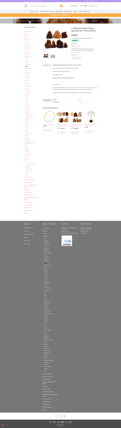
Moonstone (27, 123)
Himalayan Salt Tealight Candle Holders (31, 198)
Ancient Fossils (27, 31)
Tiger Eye (27, 159)
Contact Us (26, 231)
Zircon (26, 173)
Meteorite (27, 113)
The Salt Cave (27, 240)
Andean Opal (28, 48)
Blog (81, 11)
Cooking (26, 36)
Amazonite (27, 44)
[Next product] (93, 21)
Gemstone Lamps (28, 182)
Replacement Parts (28, 210)
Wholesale (86, 11)
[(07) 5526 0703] (96, 1)
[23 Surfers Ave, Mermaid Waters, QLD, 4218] (87, 1)
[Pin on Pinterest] (77, 58)
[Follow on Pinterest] (64, 416)
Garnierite (27, 84)
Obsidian (27, 125)
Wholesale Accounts (29, 234)
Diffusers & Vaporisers (29, 179)
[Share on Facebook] (72, 58)
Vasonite (27, 171)
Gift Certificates (27, 192)
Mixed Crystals (28, 115)
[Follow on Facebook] (56, 416)
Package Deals (27, 207)
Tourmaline (27, 165)
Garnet (26, 82)
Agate (26, 42)
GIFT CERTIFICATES (44, 11)
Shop (36, 11)
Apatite (26, 50)
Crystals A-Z (33, 20)
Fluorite (27, 78)
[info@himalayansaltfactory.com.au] (90, 1)
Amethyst (27, 46)
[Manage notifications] (3, 425)
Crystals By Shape (28, 177)
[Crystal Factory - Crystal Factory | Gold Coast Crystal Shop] (26, 6)
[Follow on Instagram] (60, 416)
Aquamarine (27, 52)
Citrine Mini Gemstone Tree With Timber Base (91, 125)
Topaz (26, 161)
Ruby (26, 145)
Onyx (26, 127)
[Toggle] (38, 31)
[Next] (67, 39)
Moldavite (27, 119)
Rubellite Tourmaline (29, 143)
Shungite (27, 151)
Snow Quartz (28, 155)
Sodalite (27, 157)
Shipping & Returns (28, 227)
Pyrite (26, 135)
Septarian (27, 149)
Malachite (27, 111)
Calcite (26, 58)
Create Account (75, 52)
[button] (93, 6)
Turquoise (27, 167)
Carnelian (27, 60)
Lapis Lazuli (27, 106)
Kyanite (26, 102)
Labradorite (27, 104)
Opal (26, 129)
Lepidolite (27, 108)
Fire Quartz (27, 76)
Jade (26, 96)
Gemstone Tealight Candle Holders (30, 186)
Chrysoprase (28, 64)
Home (25, 20)
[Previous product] (96, 21)
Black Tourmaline (29, 56)
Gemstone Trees (28, 86)
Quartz (26, 137)
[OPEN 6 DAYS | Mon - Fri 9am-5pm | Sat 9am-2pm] (93, 1)
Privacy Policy (27, 244)
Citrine (38, 20)
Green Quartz (28, 92)
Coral (26, 70)
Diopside (27, 72)
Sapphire (27, 147)
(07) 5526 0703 (65, 231)
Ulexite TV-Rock (28, 169)
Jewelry (26, 100)
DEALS (51, 11)
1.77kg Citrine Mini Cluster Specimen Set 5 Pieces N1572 (77, 126)
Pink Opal (27, 131)
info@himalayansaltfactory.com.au (70, 233)
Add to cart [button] (47, 130)
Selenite (26, 213)
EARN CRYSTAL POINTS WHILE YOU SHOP (32, 1)
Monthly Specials (28, 204)
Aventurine (27, 54)
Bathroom (26, 34)
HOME (32, 11)
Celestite (27, 62)
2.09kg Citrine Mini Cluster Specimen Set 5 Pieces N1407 (63, 126)
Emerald (27, 74)
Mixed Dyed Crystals (29, 117)
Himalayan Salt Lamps (29, 195)
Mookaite (27, 121)
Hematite (27, 94)
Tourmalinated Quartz (30, 163)
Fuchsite (27, 80)
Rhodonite (27, 139)
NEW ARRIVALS (59, 11)
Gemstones (26, 189)
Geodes (26, 88)
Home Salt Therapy (28, 202)
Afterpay (26, 237)
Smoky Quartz (28, 153)
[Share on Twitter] (75, 58)
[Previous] (45, 39)
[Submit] (61, 6)
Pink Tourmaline (28, 133)
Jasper (26, 98)
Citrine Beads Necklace (48, 124)
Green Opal (27, 90)
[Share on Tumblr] (80, 58)
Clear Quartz (28, 68)
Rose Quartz (27, 141)
